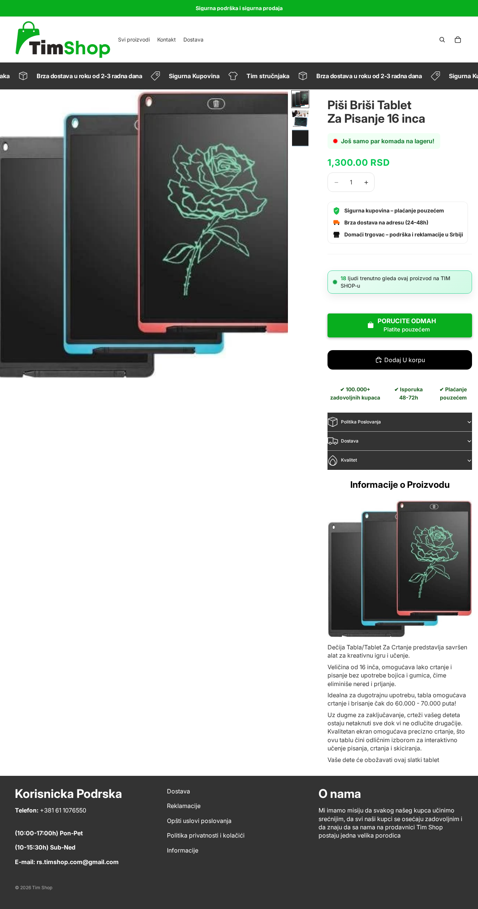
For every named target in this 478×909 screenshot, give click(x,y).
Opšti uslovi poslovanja (199, 820)
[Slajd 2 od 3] (300, 118)
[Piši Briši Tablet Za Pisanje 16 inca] (400, 568)
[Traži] (442, 39)
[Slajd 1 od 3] (300, 99)
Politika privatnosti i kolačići (206, 835)
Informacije (182, 850)
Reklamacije (184, 805)
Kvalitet (349, 460)
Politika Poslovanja (361, 422)
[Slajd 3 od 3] (300, 138)
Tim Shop (42, 887)
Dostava (349, 441)
